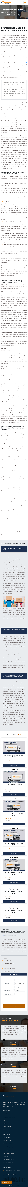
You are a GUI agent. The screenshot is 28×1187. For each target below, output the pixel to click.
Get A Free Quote (14, 1006)
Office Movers (7, 1137)
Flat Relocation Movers (9, 1153)
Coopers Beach (13, 12)
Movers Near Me (7, 1129)
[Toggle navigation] (25, 2)
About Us (6, 1114)
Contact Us (6, 1123)
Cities (6, 12)
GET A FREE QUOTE (14, 765)
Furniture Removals (8, 1143)
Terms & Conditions (8, 1126)
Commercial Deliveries (9, 1159)
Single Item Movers (8, 1156)
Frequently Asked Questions (10, 1117)
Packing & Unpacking (8, 1147)
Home (2, 12)
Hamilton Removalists (17, 443)
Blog (4, 1120)
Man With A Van (7, 1140)
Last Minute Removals (8, 1162)
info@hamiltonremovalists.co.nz (13, 1170)
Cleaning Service (7, 1150)
